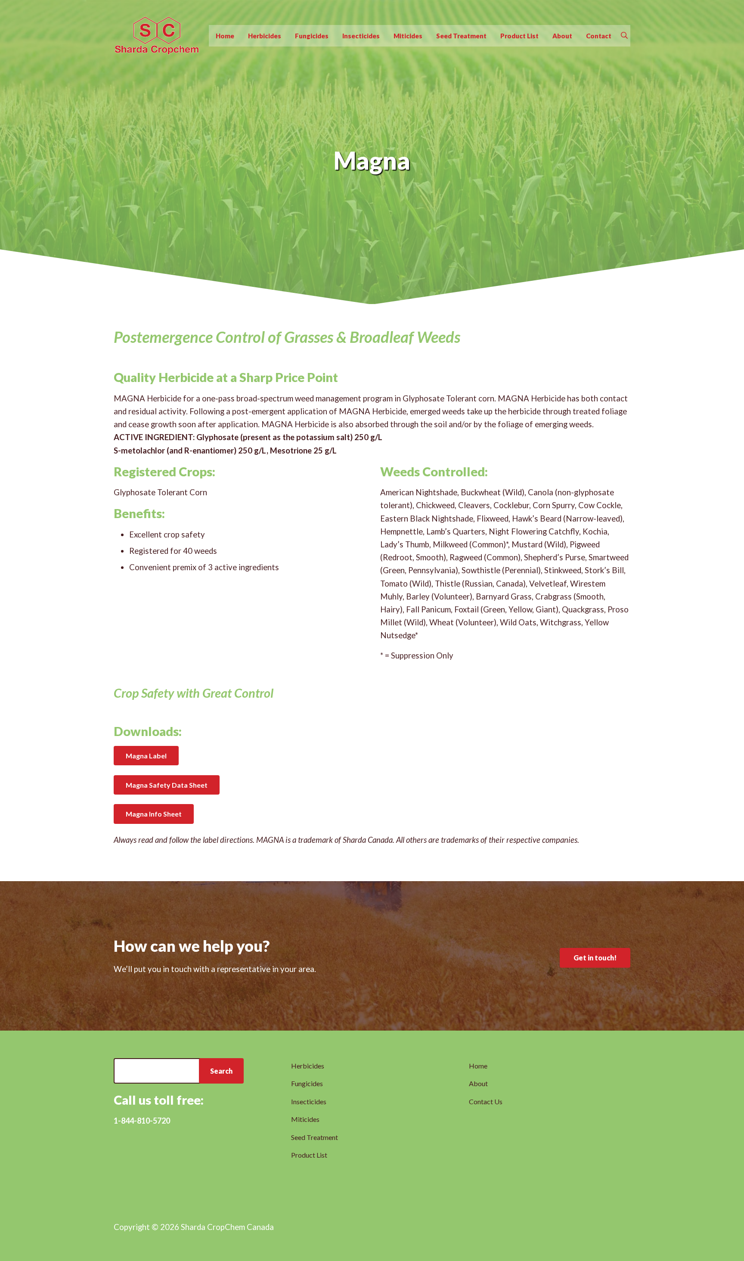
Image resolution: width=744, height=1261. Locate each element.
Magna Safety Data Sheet (167, 785)
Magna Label (146, 756)
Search (221, 1071)
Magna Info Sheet (154, 814)
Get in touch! (595, 958)
